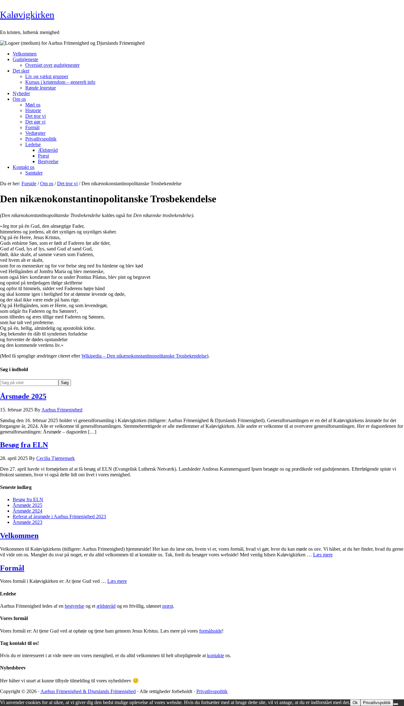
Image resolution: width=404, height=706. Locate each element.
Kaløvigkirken (27, 14)
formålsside (210, 631)
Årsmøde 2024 (27, 511)
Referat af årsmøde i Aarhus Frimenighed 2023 (59, 516)
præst (167, 606)
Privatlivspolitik (212, 691)
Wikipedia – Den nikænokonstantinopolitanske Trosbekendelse (144, 356)
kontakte (215, 655)
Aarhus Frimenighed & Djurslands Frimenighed (88, 691)
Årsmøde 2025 (23, 396)
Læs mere (323, 554)
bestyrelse (74, 606)
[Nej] (395, 704)
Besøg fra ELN (24, 445)
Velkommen (19, 535)
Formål (12, 568)
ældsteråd (106, 606)
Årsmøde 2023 (27, 522)
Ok (355, 702)
